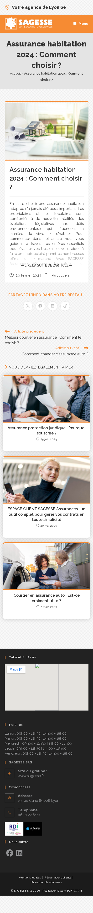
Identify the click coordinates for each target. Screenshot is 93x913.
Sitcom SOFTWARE (69, 890)
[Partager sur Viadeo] (65, 306)
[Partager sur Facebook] (40, 306)
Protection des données (46, 882)
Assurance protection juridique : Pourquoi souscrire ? (46, 430)
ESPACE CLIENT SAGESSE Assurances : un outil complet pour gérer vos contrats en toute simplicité (46, 514)
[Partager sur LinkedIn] (52, 306)
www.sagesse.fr (31, 776)
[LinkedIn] (19, 853)
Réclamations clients (58, 877)
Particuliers (61, 275)
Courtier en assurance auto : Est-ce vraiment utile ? (47, 598)
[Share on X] (28, 306)
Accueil (15, 73)
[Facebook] (9, 853)
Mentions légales (30, 877)
